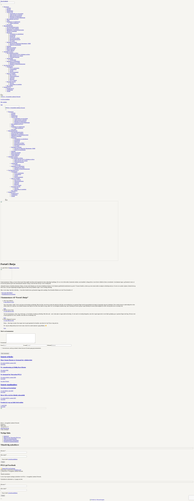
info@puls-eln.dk (5, 428)
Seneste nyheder (7, 357)
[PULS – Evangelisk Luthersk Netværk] (15, 107)
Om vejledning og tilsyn (12, 53)
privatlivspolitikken (12, 459)
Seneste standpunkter (9, 385)
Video (8, 20)
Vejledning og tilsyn (8, 51)
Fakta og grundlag (11, 73)
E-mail (25, 345)
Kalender (9, 46)
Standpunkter (10, 11)
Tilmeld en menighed (12, 31)
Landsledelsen (13, 69)
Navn (2, 345)
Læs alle (5, 381)
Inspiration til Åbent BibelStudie (17, 17)
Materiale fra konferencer (16, 16)
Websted (49, 345)
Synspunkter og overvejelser (16, 13)
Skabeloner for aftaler (15, 62)
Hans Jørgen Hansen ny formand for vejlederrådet (16, 360)
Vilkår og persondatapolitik (10, 439)
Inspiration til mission (12, 42)
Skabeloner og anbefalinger (13, 61)
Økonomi (12, 79)
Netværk (12, 83)
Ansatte (11, 70)
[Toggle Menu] (1, 4)
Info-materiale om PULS (12, 19)
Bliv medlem (10, 85)
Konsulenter (13, 35)
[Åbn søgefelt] (2, 95)
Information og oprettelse (16, 84)
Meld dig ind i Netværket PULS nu (12, 437)
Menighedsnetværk (8, 25)
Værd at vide (10, 12)
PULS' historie (13, 80)
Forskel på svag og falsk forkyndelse (12, 402)
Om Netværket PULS (9, 65)
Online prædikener (14, 23)
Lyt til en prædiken (5, 99)
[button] (1, 472)
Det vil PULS (13, 75)
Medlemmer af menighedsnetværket (15, 30)
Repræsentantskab (14, 72)
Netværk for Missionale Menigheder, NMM (20, 43)
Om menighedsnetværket (13, 27)
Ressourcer (6, 6)
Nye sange (9, 24)
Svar (5, 308)
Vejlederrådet (10, 58)
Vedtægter (12, 77)
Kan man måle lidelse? (7, 292)
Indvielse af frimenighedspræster (17, 64)
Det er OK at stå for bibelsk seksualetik (13, 395)
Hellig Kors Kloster (11, 47)
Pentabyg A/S (17, 470)
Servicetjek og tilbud (15, 38)
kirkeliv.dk (6, 436)
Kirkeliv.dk (12, 36)
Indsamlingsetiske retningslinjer (11, 440)
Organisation (10, 66)
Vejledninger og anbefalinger (16, 34)
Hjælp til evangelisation (15, 45)
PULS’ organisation (14, 68)
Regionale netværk (11, 81)
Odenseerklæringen (14, 76)
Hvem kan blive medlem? (13, 28)
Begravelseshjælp (11, 49)
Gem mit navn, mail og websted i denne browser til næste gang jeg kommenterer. (21, 348)
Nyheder (9, 8)
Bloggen (9, 9)
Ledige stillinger (10, 50)
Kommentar (3, 342)
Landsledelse (10, 89)
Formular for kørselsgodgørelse (11, 441)
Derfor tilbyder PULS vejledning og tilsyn (20, 54)
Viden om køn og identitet (16, 15)
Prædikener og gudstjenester (13, 21)
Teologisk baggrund (14, 57)
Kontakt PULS (7, 87)
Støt (2, 104)
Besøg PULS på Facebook (8, 468)
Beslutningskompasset (15, 39)
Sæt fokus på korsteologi (8, 388)
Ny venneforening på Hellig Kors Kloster (13, 367)
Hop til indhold (4, 1)
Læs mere (3, 364)
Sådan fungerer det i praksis (16, 55)
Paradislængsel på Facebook (8, 294)
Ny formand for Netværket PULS (11, 374)
